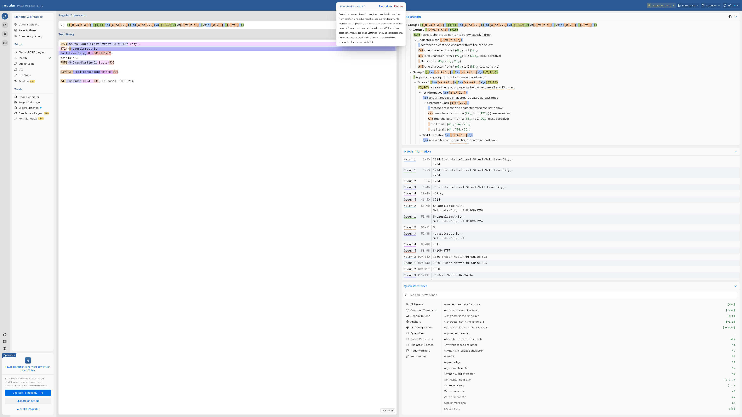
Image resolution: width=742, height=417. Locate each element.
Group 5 (410, 199)
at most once (475, 77)
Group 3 (410, 187)
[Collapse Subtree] (410, 29)
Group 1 (410, 170)
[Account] (5, 34)
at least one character (449, 45)
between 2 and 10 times (497, 87)
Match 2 (410, 206)
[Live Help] (5, 334)
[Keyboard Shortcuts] (5, 341)
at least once (489, 97)
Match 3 (410, 257)
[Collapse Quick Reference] (735, 286)
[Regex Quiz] (5, 43)
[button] (33, 24)
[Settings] (5, 348)
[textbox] (223, 25)
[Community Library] (5, 25)
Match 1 (410, 159)
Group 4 (410, 193)
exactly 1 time (481, 34)
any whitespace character (447, 97)
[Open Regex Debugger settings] (50, 102)
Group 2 (410, 181)
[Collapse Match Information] (735, 151)
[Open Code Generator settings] (50, 97)
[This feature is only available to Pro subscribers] (730, 17)
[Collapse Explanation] (735, 17)
